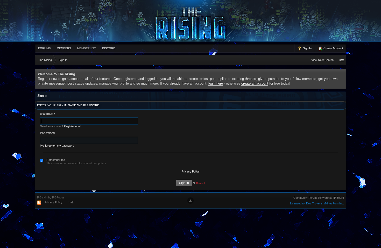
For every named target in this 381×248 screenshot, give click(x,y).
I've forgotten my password (57, 145)
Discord (108, 48)
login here (215, 83)
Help (71, 202)
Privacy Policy (191, 171)
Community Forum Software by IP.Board (318, 197)
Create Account (333, 48)
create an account (254, 83)
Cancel (200, 183)
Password (47, 133)
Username (47, 114)
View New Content (322, 59)
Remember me (55, 159)
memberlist (86, 48)
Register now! (72, 126)
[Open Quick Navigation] (341, 60)
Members (64, 48)
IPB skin (42, 197)
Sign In (307, 48)
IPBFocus (58, 197)
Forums (44, 48)
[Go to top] (190, 200)
